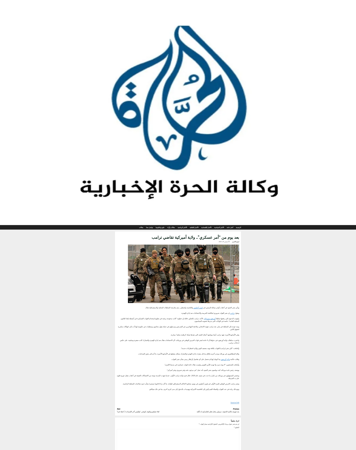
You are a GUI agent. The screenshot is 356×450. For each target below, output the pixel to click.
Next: (138, 410)
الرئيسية (238, 227)
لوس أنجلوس (198, 307)
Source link (235, 402)
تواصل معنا (149, 227)
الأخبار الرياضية (182, 227)
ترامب (232, 313)
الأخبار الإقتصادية (206, 227)
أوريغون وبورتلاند (210, 318)
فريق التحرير (235, 241)
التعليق (236, 427)
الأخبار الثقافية (194, 227)
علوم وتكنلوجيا (160, 227)
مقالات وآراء (171, 227)
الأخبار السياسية (219, 227)
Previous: (218, 410)
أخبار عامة (230, 227)
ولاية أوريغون (225, 359)
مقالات (141, 227)
